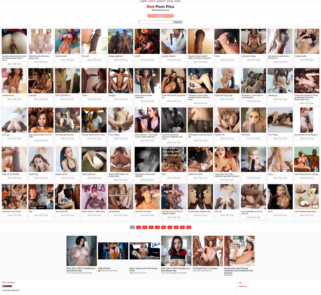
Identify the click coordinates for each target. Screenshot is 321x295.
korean (170, 1)
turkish (178, 1)
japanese (161, 1)
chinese (151, 1)
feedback (11, 282)
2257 (4, 282)
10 (189, 227)
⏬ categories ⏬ (160, 16)
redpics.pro (242, 286)
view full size (14, 63)
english (143, 1)
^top (240, 282)
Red (150, 6)
